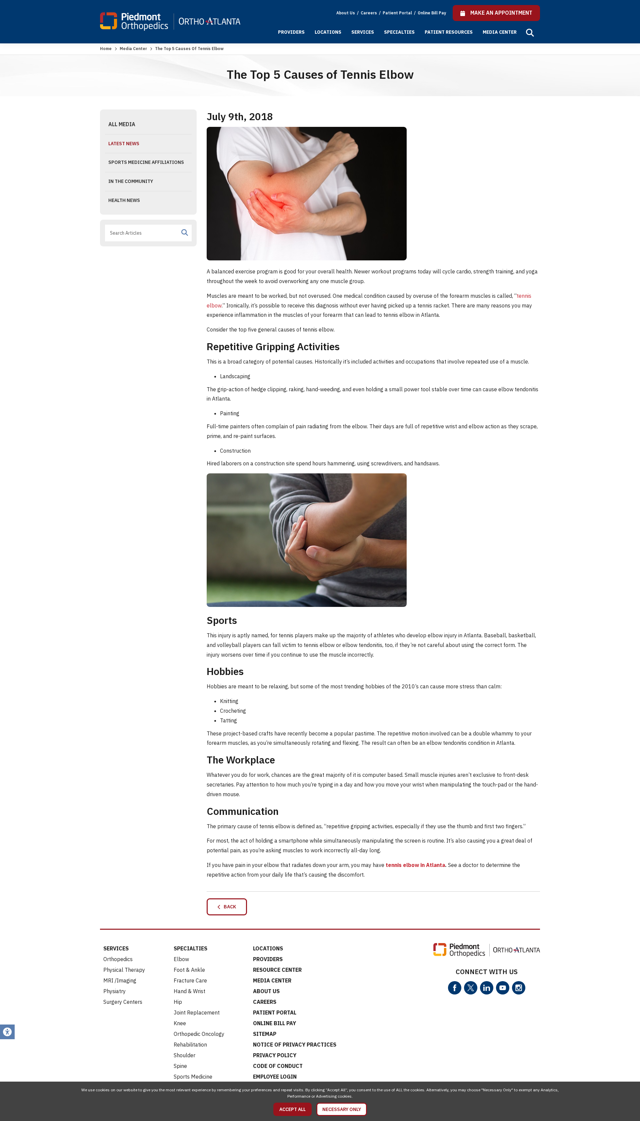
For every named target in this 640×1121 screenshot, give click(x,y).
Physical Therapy (124, 969)
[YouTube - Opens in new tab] (502, 987)
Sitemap (264, 1034)
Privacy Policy (274, 1055)
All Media (121, 124)
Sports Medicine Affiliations (146, 162)
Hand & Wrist (189, 991)
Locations (328, 32)
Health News (124, 200)
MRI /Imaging (119, 980)
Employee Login (275, 1076)
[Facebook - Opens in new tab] (454, 987)
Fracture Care (190, 980)
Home (106, 48)
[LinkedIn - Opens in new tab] (486, 987)
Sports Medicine (193, 1076)
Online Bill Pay (432, 12)
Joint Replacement (197, 1012)
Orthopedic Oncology (199, 1034)
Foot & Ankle (189, 969)
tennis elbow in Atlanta (415, 865)
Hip (178, 1001)
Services (362, 32)
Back (228, 907)
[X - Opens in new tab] (470, 987)
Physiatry (114, 991)
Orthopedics (118, 959)
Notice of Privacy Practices (294, 1044)
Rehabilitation (190, 1044)
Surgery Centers (122, 1001)
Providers (291, 32)
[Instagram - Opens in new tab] (518, 987)
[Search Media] (184, 232)
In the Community (130, 181)
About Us (345, 12)
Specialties (399, 32)
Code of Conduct (278, 1066)
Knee (180, 1023)
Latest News (123, 144)
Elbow (181, 959)
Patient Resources (449, 32)
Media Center (500, 32)
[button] (530, 33)
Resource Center (277, 969)
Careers (369, 12)
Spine (180, 1066)
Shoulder (184, 1055)
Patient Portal (398, 12)
